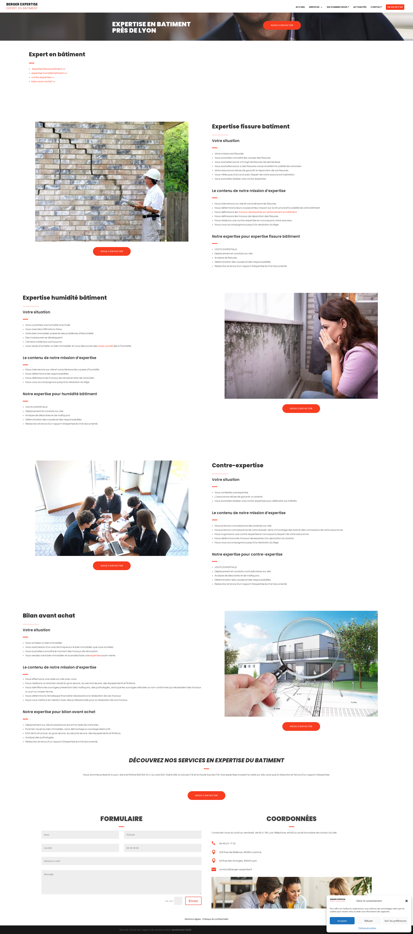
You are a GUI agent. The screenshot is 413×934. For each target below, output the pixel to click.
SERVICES (314, 7)
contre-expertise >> (42, 77)
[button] (406, 901)
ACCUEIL (300, 7)
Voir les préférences (395, 920)
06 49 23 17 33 (395, 7)
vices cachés (105, 346)
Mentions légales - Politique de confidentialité (206, 919)
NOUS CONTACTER (282, 25)
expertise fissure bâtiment (47, 69)
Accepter (342, 920)
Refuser (368, 920)
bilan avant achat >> (43, 81)
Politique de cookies (367, 928)
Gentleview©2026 (181, 929)
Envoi (193, 901)
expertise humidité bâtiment (47, 73)
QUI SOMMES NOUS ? (338, 7)
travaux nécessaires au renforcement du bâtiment (267, 212)
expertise (95, 655)
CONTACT (376, 7)
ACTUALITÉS (360, 7)
